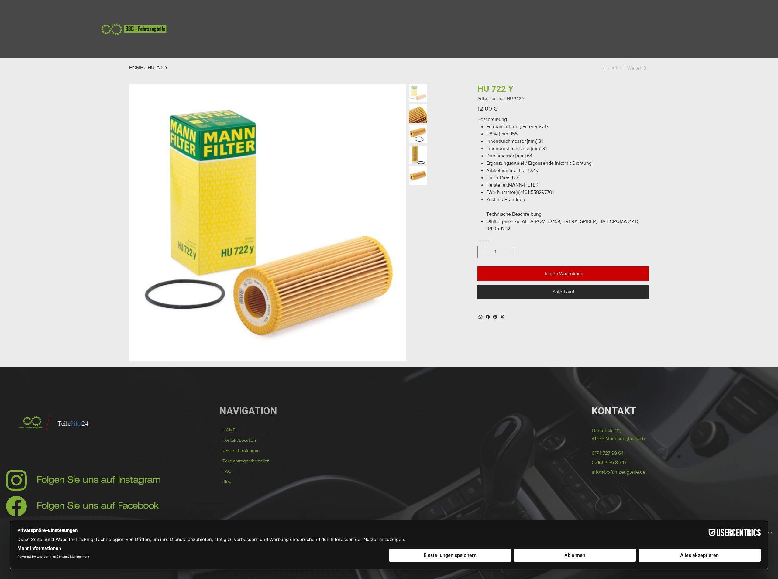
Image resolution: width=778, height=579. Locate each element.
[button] (246, 501)
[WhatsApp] (480, 317)
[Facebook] (488, 317)
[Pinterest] (495, 317)
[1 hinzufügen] (508, 252)
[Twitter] (502, 317)
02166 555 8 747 (609, 503)
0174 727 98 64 (608, 493)
